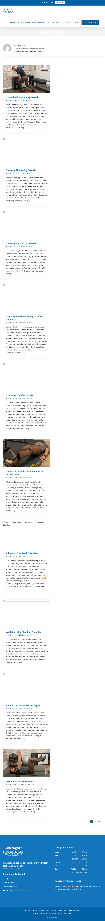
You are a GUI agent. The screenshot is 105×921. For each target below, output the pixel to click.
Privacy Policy (52, 918)
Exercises (25, 100)
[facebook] (4, 879)
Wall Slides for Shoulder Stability (23, 632)
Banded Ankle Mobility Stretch (22, 97)
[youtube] (7, 879)
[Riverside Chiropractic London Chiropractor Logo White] (13, 846)
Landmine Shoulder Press (19, 395)
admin (9, 100)
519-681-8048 (12, 886)
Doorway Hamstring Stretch (21, 170)
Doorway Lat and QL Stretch (21, 243)
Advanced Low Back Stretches (22, 553)
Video (30, 100)
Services (64, 889)
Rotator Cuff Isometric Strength (23, 705)
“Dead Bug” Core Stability (20, 781)
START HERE (60, 2)
